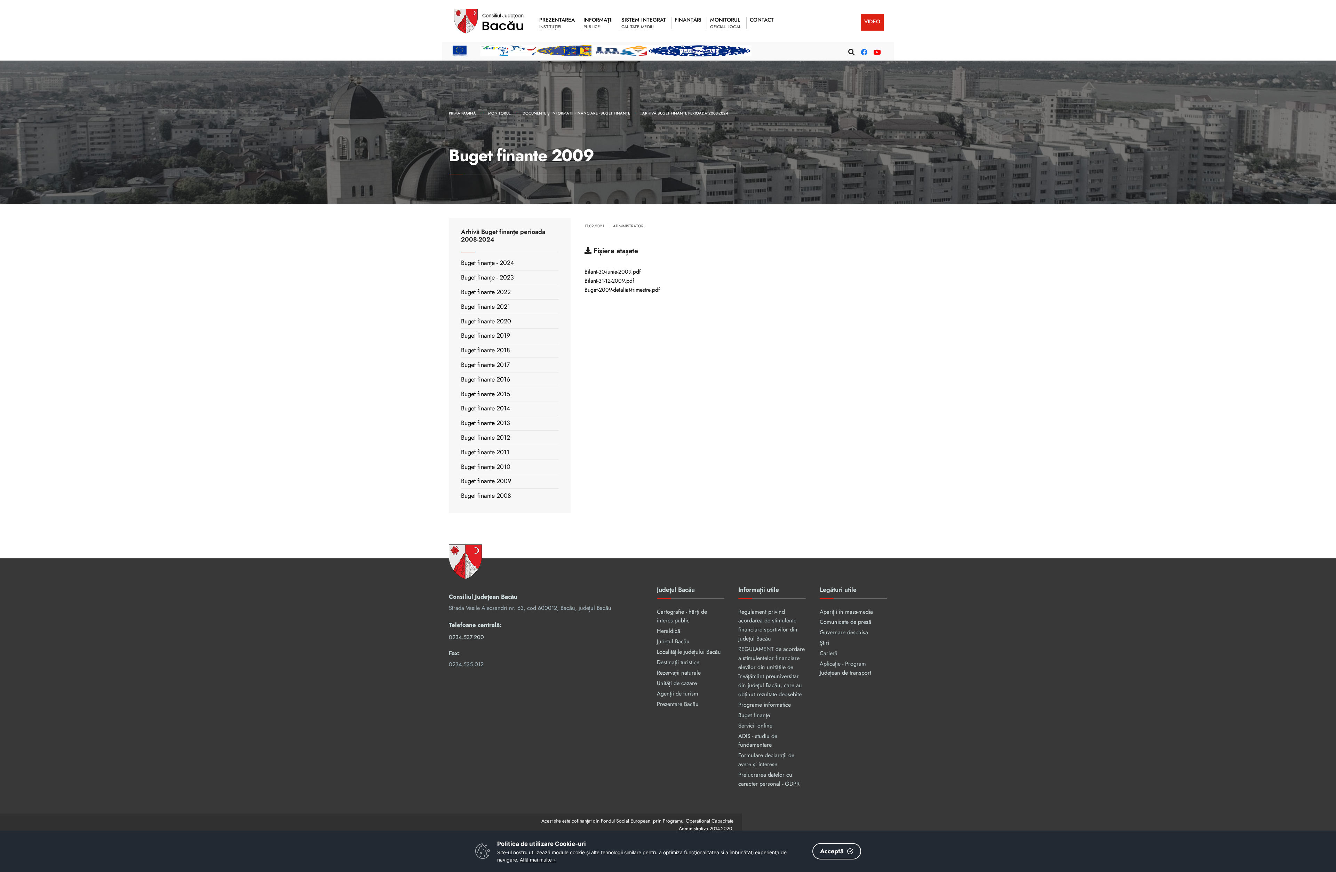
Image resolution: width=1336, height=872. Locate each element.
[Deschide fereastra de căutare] (850, 51)
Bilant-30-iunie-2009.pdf (612, 272)
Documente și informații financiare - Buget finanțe (576, 113)
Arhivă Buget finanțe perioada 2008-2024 (685, 113)
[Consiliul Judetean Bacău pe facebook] (863, 51)
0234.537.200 (466, 637)
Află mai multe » (538, 860)
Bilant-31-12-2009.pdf (609, 281)
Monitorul (499, 113)
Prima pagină (462, 113)
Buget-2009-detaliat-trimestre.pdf (622, 290)
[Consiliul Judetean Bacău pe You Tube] (875, 51)
